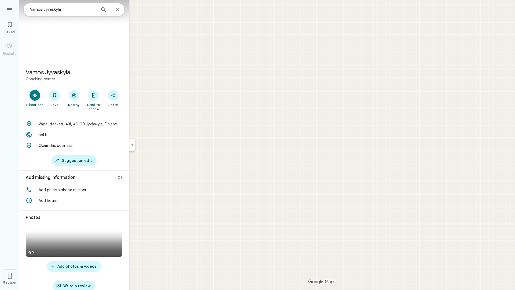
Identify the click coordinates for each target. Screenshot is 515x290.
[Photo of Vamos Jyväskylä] (74, 32)
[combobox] (63, 9)
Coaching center (40, 79)
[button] (74, 189)
